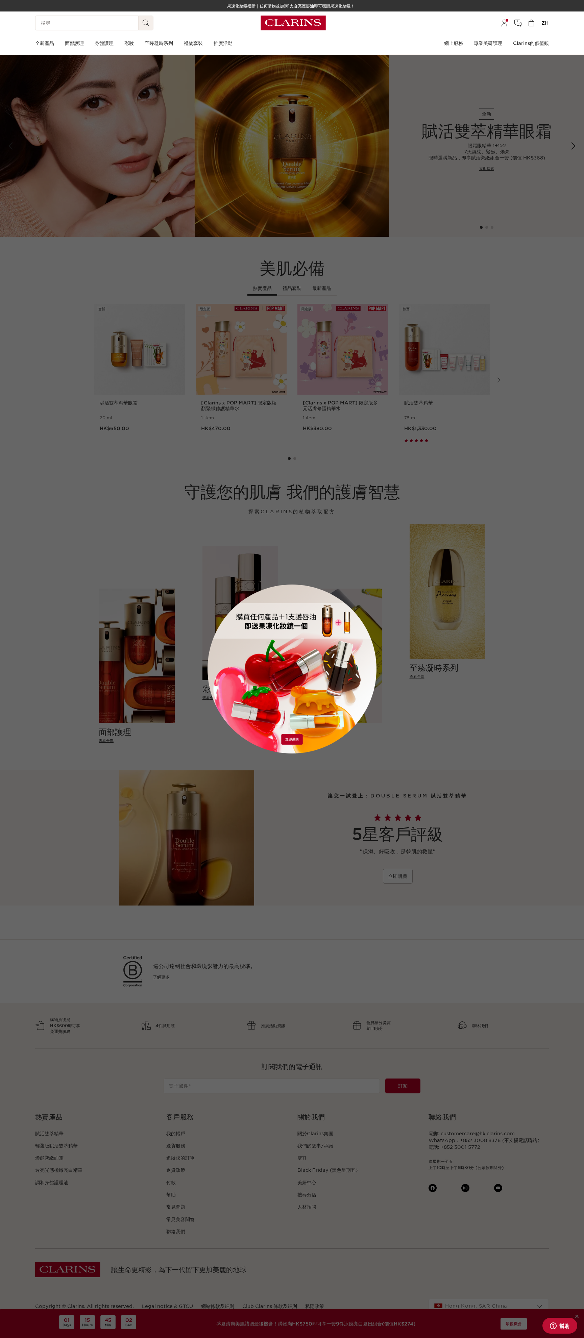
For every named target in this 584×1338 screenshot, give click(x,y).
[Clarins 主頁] (293, 23)
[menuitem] (504, 23)
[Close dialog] (368, 593)
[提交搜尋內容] (146, 23)
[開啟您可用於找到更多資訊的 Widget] (559, 1326)
